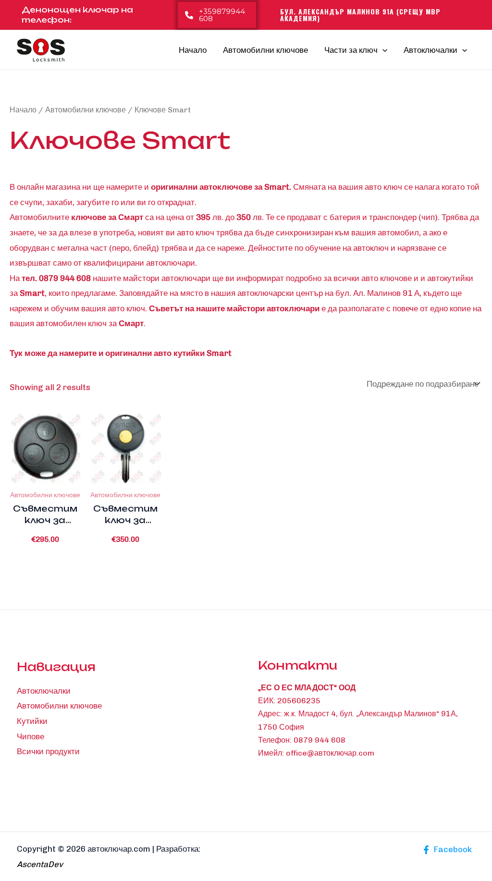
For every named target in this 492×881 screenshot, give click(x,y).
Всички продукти (48, 751)
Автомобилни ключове (265, 50)
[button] (217, 15)
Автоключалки (430, 50)
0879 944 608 (319, 740)
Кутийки (32, 721)
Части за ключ (351, 50)
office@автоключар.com (330, 753)
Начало (193, 50)
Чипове (30, 736)
